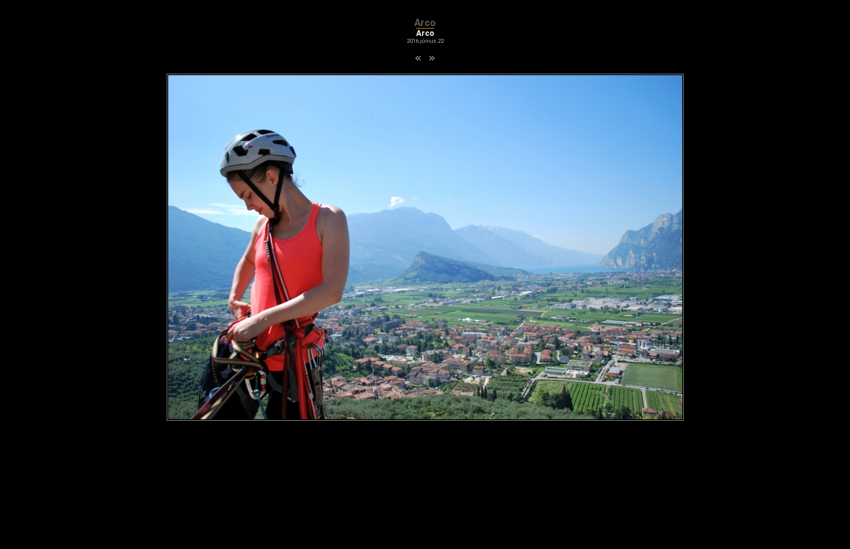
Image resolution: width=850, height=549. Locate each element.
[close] (425, 418)
